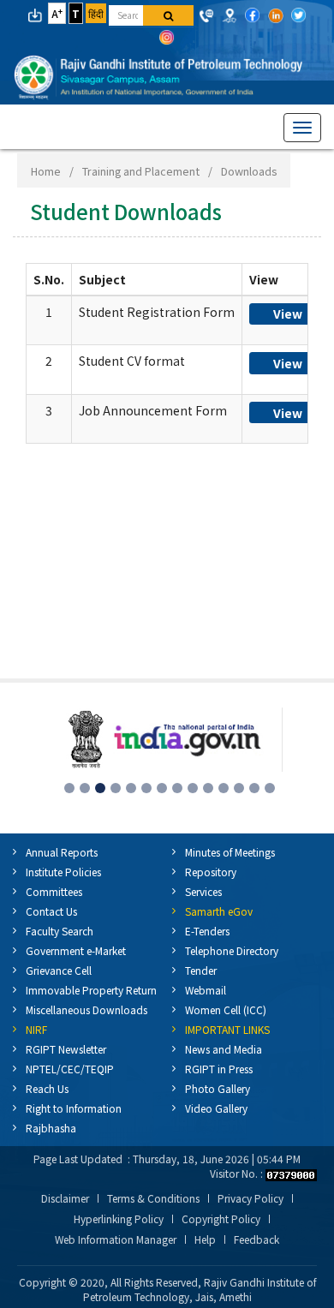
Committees (54, 891)
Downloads (249, 171)
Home (46, 171)
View (287, 313)
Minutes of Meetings (230, 852)
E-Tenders (207, 930)
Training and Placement (141, 171)
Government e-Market (76, 950)
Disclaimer (65, 1198)
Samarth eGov (219, 911)
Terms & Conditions (153, 1198)
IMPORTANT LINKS (227, 1029)
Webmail (205, 989)
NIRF (36, 1029)
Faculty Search (59, 930)
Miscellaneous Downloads (86, 1009)
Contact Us (51, 911)
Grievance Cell (59, 970)
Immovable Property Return (91, 989)
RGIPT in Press (219, 1068)
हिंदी (96, 13)
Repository (210, 871)
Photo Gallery (217, 1088)
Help (205, 1239)
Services (203, 891)
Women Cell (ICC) (225, 1009)
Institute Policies (63, 871)
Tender (201, 970)
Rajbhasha (51, 1127)
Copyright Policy (221, 1219)
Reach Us (47, 1088)
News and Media (223, 1049)
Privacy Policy (250, 1198)
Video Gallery (216, 1108)
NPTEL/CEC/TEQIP (70, 1068)
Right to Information (74, 1108)
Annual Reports (62, 852)
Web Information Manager (115, 1239)
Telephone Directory (231, 950)
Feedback (256, 1239)
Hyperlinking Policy (119, 1219)
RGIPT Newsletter (66, 1049)
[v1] (168, 15)
